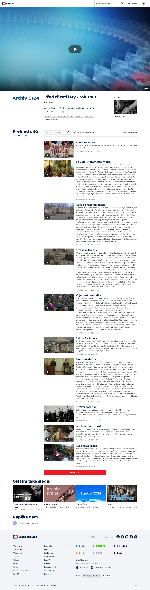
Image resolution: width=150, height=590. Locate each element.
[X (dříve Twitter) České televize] (131, 537)
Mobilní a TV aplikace (20, 570)
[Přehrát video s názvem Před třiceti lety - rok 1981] (75, 49)
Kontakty (47, 574)
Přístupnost (53, 585)
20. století (79, 116)
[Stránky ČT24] (80, 547)
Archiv (47, 116)
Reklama (47, 549)
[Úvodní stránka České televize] (25, 537)
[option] (86, 575)
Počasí (15, 563)
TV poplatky (17, 553)
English (29, 585)
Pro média (48, 546)
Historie (71, 116)
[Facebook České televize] (122, 537)
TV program (17, 546)
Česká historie (89, 116)
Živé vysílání (17, 549)
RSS (136, 585)
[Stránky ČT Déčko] (80, 554)
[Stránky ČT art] (97, 554)
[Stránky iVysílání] (120, 547)
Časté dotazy (49, 570)
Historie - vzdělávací (51, 119)
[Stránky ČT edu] (118, 554)
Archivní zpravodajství (59, 116)
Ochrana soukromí (40, 585)
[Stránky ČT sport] (99, 547)
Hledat (122, 3)
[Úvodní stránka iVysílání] (10, 3)
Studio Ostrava (49, 556)
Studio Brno (48, 553)
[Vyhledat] (68, 132)
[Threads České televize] (135, 537)
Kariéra (47, 563)
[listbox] (96, 576)
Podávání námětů (50, 567)
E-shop (15, 567)
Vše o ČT (16, 574)
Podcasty (16, 560)
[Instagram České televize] (118, 537)
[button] (75, 49)
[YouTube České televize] (127, 537)
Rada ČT (47, 560)
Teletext (16, 556)
